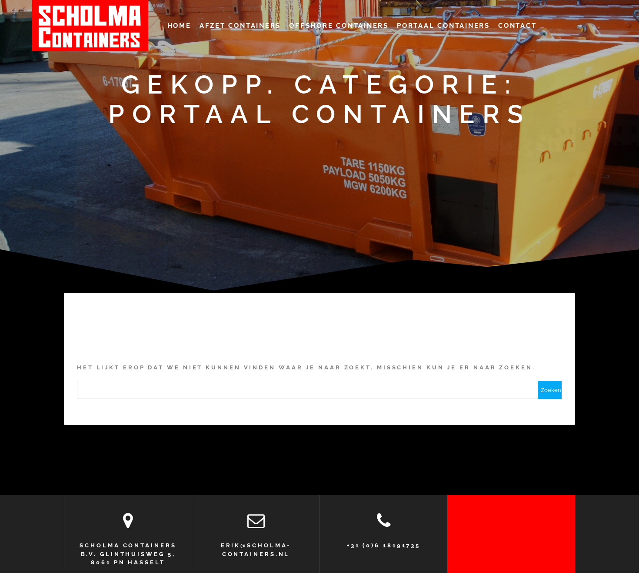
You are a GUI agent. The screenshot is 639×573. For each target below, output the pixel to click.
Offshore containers (339, 25)
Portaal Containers (443, 25)
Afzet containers (240, 25)
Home (179, 25)
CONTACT (517, 25)
